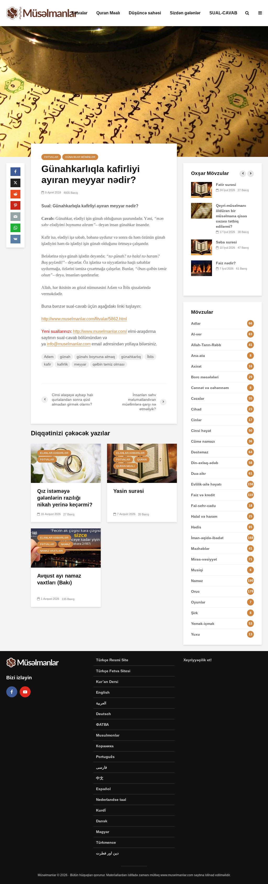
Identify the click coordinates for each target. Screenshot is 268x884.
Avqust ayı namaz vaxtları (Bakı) (59, 579)
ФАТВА (102, 724)
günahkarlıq (131, 357)
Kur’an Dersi (107, 682)
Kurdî (101, 810)
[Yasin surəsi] (142, 463)
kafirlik (62, 364)
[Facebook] (11, 691)
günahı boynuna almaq (96, 357)
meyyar (80, 364)
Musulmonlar (107, 735)
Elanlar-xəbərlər (54, 453)
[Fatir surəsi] (201, 189)
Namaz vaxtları (51, 550)
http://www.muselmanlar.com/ (100, 331)
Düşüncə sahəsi (145, 13)
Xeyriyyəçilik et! (197, 660)
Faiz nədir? (226, 263)
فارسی (101, 767)
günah (65, 357)
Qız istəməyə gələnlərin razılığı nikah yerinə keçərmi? (64, 497)
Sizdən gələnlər (185, 13)
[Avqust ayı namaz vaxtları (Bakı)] (66, 547)
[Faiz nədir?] (201, 268)
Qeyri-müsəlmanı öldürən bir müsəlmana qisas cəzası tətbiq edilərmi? (231, 216)
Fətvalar (79, 13)
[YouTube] (25, 691)
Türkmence (106, 842)
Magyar (102, 832)
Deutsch (103, 714)
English (103, 692)
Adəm (49, 357)
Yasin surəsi (128, 491)
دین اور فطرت (107, 853)
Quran (142, 459)
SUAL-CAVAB (223, 13)
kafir (47, 364)
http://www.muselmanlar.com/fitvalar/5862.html (84, 319)
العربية (101, 703)
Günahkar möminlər (80, 157)
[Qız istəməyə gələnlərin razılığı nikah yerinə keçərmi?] (66, 463)
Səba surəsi (226, 242)
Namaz (65, 544)
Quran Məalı (108, 13)
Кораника (105, 746)
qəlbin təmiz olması (109, 364)
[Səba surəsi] (201, 247)
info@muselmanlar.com (69, 344)
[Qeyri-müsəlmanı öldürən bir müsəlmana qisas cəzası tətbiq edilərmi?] (201, 210)
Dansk (101, 821)
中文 (99, 778)
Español (103, 789)
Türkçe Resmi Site (112, 660)
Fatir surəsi (226, 184)
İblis (150, 357)
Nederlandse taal (111, 799)
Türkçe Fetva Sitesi (113, 671)
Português (105, 757)
